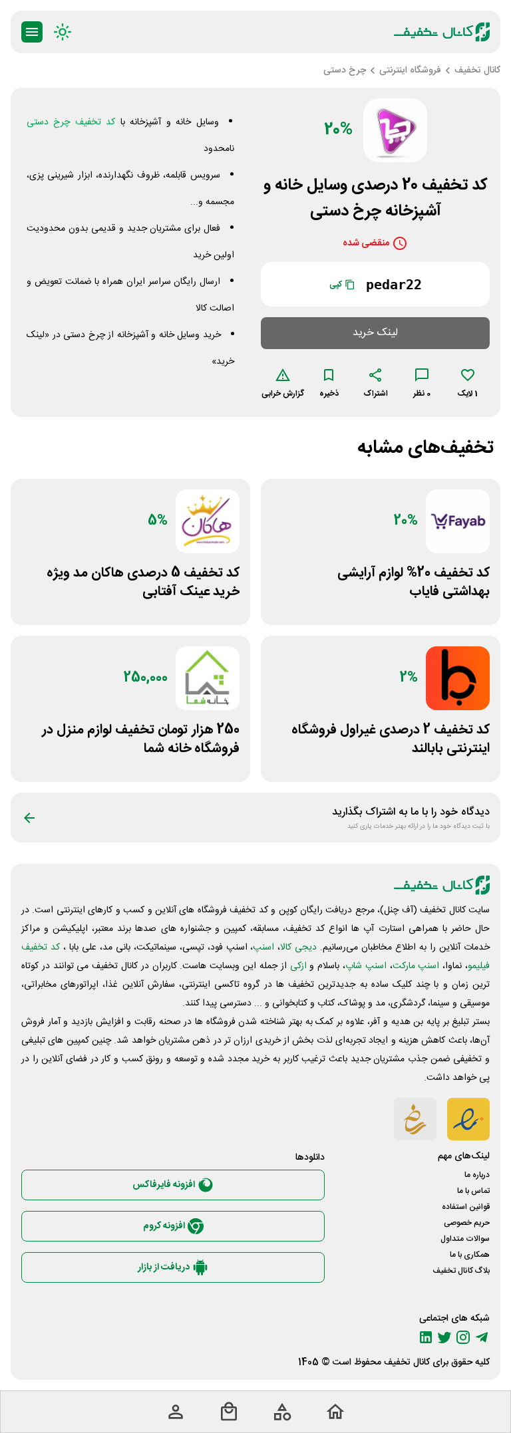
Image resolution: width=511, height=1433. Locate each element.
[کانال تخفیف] (442, 32)
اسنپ (263, 948)
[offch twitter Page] (444, 1337)
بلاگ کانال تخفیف (461, 1270)
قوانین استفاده (466, 1207)
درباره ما (477, 1175)
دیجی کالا (298, 948)
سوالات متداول (465, 1238)
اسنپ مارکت (416, 966)
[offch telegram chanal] (482, 1337)
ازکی (298, 966)
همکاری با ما (470, 1254)
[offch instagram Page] (463, 1337)
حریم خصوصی (467, 1223)
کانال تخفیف (407, 1362)
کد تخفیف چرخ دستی (71, 122)
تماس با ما (473, 1191)
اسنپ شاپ (366, 966)
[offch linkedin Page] (426, 1337)
